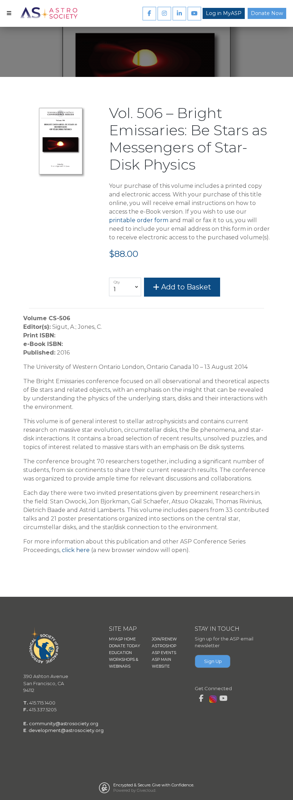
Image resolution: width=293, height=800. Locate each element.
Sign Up (213, 661)
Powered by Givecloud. (134, 790)
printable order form (138, 220)
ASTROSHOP (164, 646)
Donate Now (267, 13)
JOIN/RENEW (164, 639)
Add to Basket (185, 287)
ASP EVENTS (164, 652)
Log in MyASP (224, 13)
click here (76, 550)
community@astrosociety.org (63, 723)
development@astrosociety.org (66, 730)
